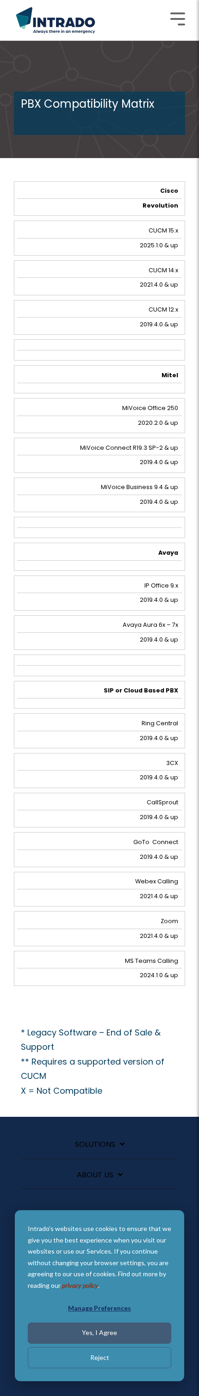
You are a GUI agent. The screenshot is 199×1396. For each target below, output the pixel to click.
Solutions (95, 1145)
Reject (99, 1357)
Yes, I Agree (99, 1332)
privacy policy (80, 1285)
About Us (95, 1175)
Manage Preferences (99, 1308)
